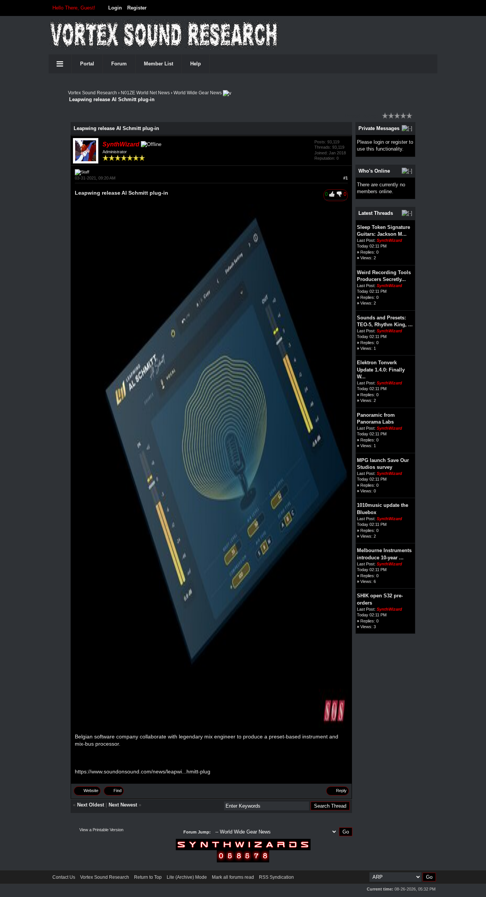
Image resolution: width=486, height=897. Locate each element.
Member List (158, 64)
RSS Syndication (276, 877)
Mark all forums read (233, 877)
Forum (119, 64)
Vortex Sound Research (92, 92)
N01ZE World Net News (145, 92)
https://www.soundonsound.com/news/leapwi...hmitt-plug (142, 771)
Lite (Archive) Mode (187, 877)
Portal (87, 64)
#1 (345, 178)
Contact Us (63, 877)
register (399, 142)
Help (195, 64)
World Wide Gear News (198, 92)
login (379, 142)
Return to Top (148, 877)
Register (137, 8)
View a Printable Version (101, 829)
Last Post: (366, 240)
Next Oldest (90, 805)
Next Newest (123, 805)
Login (115, 8)
